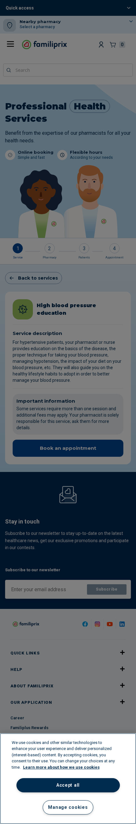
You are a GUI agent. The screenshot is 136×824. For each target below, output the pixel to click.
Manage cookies (68, 807)
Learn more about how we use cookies (61, 767)
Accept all (68, 785)
